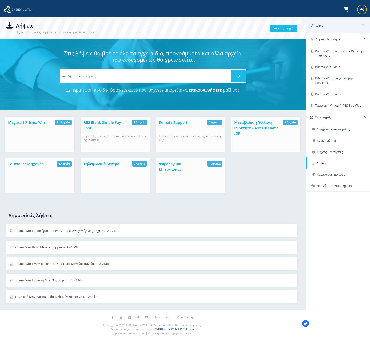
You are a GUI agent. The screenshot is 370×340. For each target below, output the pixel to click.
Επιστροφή (285, 29)
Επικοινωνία (162, 317)
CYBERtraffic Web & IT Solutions (175, 329)
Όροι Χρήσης (185, 317)
